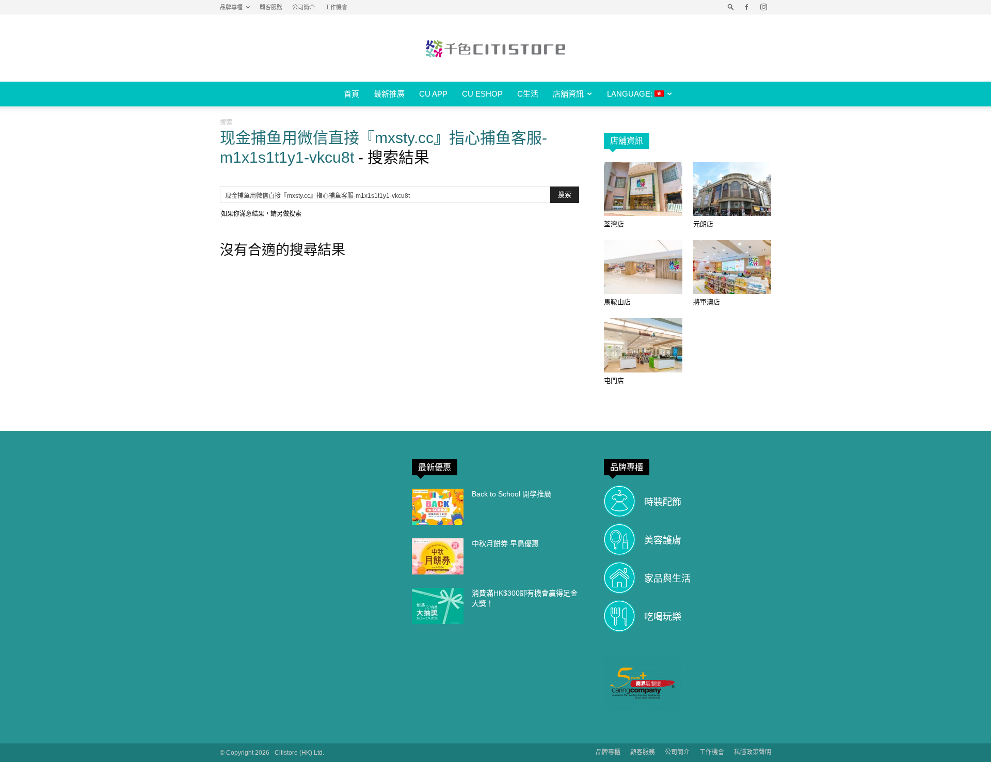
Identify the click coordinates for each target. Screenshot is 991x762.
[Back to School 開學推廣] (437, 507)
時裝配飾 (662, 502)
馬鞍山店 (617, 302)
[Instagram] (763, 7)
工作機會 (336, 7)
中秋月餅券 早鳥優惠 (505, 543)
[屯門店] (643, 345)
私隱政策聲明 (752, 752)
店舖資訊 (568, 93)
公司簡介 (303, 7)
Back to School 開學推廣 (511, 494)
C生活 (527, 93)
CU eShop (482, 93)
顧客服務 (271, 7)
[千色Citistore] (495, 48)
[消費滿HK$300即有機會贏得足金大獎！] (437, 606)
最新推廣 (389, 93)
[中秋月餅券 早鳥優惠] (437, 556)
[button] (731, 7)
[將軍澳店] (732, 267)
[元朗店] (732, 189)
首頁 (351, 93)
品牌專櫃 (231, 7)
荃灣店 (614, 224)
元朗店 (703, 224)
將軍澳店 (706, 302)
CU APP (433, 93)
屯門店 (614, 380)
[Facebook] (746, 7)
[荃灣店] (643, 189)
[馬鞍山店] (643, 267)
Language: (630, 93)
